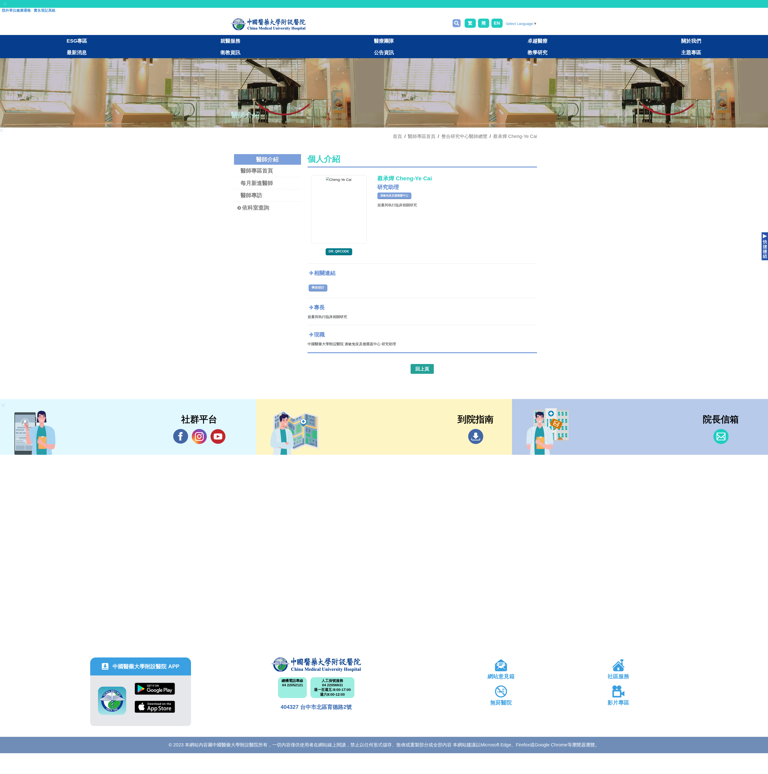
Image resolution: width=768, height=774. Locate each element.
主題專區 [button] (691, 52)
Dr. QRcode (339, 251)
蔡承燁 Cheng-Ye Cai (515, 136)
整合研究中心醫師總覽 (464, 136)
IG (199, 436)
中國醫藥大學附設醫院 (316, 664)
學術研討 (318, 287)
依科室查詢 (255, 208)
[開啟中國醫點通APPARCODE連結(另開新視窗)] (112, 701)
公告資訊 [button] (384, 52)
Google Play (155, 692)
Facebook (180, 436)
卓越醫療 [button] (538, 41)
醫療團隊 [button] (384, 41)
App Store (155, 710)
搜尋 (457, 23)
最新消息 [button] (77, 52)
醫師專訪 (251, 195)
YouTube (217, 436)
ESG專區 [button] (77, 41)
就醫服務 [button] (230, 41)
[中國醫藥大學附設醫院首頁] (268, 24)
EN (497, 23)
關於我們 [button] (691, 41)
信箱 (720, 436)
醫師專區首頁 (257, 171)
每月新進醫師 (257, 183)
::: (5, 4)
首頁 (397, 136)
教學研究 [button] (538, 52)
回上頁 (422, 368)
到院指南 (475, 436)
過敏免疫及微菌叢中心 (394, 195)
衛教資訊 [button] (230, 52)
